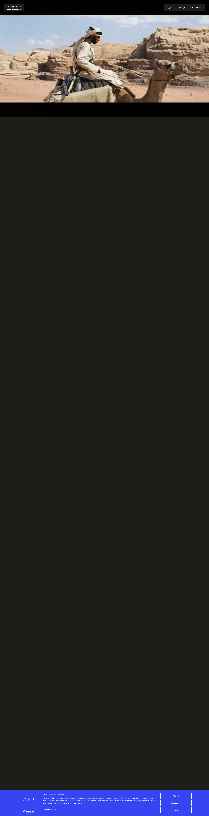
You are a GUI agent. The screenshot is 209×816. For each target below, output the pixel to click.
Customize (175, 803)
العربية (169, 8)
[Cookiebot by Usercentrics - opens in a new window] (28, 811)
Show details (48, 809)
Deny (176, 810)
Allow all (176, 796)
